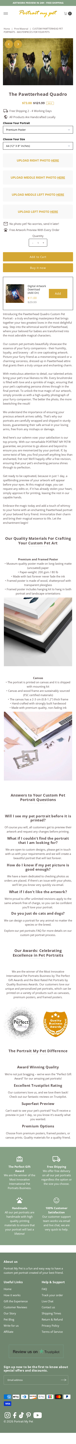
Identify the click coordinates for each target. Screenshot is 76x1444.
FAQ (44, 1289)
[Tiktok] (21, 1415)
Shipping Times (51, 1313)
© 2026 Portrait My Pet (18, 1421)
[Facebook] (14, 1415)
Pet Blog (9, 1319)
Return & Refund (52, 1319)
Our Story (10, 1313)
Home (7, 28)
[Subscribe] (63, 1380)
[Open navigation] (6, 13)
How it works (12, 1295)
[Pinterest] (28, 1415)
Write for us (11, 1325)
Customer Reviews (15, 1307)
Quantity (38, 236)
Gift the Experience (16, 1301)
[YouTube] (37, 1415)
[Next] (18, 44)
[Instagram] (8, 1415)
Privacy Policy (50, 1325)
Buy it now (38, 268)
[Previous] (9, 44)
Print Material (21, 28)
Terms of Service (52, 1332)
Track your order (52, 1295)
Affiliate (8, 1332)
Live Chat (47, 1301)
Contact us (48, 1307)
